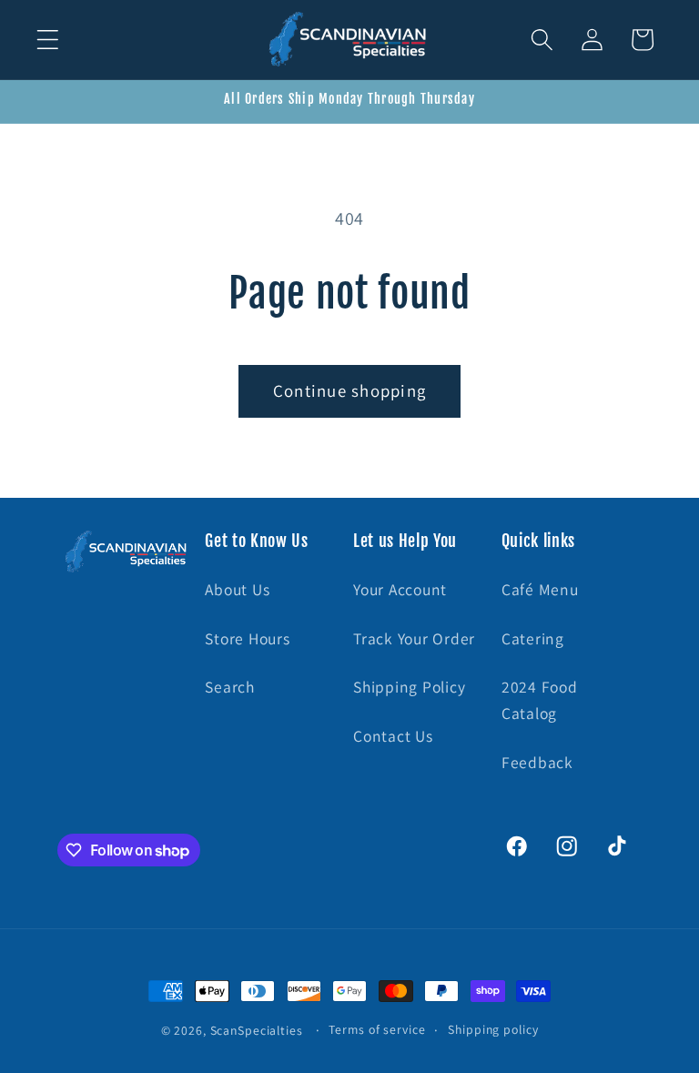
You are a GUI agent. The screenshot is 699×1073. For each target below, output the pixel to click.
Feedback (537, 762)
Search (230, 686)
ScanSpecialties (256, 1030)
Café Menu (540, 589)
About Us (237, 589)
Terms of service (377, 1029)
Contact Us (393, 735)
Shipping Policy (409, 686)
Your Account (400, 589)
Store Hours (247, 638)
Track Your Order (414, 638)
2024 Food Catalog (539, 700)
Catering (532, 638)
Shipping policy (493, 1029)
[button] (48, 40)
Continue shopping (349, 390)
